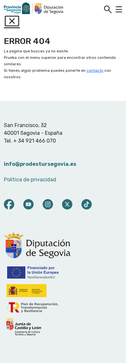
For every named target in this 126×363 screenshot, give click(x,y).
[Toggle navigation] (119, 9)
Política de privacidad (30, 179)
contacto (95, 70)
